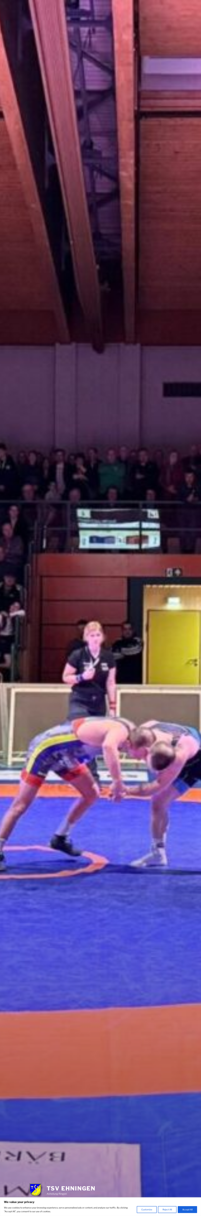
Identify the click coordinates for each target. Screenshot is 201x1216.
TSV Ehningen (71, 1188)
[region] (100, 1206)
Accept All (187, 1209)
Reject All (167, 1209)
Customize (146, 1209)
